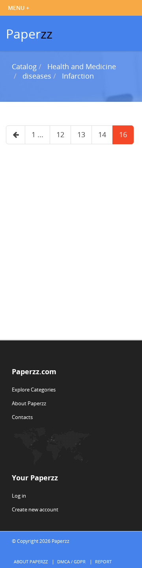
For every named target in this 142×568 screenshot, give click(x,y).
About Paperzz (29, 403)
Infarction (78, 76)
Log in (19, 495)
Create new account (35, 509)
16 (123, 134)
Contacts (22, 417)
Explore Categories (34, 389)
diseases (36, 76)
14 (102, 134)
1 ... (37, 134)
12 (60, 134)
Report (103, 561)
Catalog (24, 66)
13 (81, 134)
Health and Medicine (81, 66)
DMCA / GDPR (71, 561)
